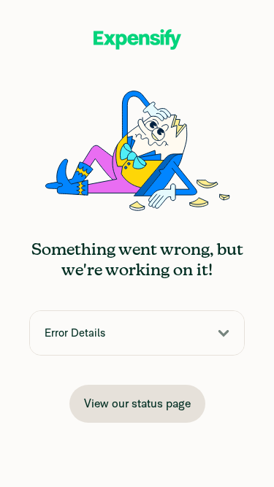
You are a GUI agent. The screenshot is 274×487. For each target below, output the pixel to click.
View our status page (137, 403)
